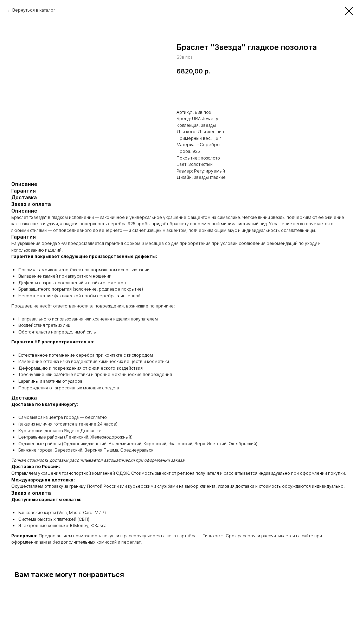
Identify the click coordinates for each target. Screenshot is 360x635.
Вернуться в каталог (33, 10)
